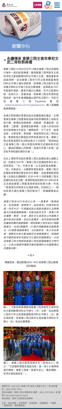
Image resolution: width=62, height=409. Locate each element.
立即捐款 (38, 5)
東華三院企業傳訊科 (23, 392)
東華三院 (9, 6)
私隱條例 (23, 402)
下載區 (53, 402)
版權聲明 (44, 402)
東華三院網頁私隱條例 (22, 398)
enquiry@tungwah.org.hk (16, 395)
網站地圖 (12, 402)
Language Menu (48, 5)
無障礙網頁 (19, 405)
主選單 (57, 5)
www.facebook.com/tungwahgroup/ (25, 104)
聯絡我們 (8, 405)
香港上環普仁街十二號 (40, 386)
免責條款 (33, 402)
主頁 (4, 402)
